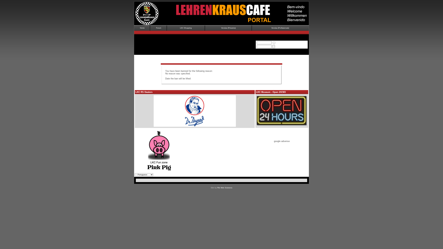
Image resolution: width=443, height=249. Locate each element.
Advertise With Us (299, 175)
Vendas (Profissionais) (280, 28)
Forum (158, 28)
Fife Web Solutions (224, 188)
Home (142, 28)
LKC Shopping (186, 28)
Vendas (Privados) (228, 28)
